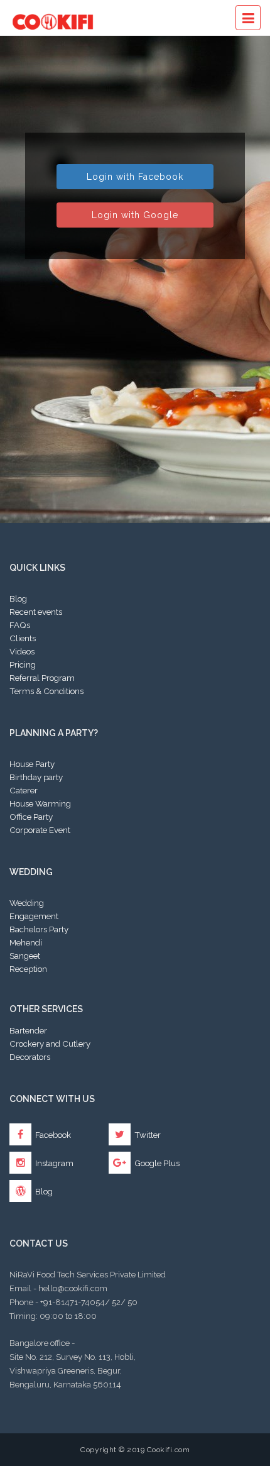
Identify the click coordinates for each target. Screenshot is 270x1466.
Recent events (35, 612)
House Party (32, 764)
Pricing (22, 664)
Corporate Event (39, 830)
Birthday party (36, 777)
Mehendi (25, 942)
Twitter (146, 1135)
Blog (18, 598)
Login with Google (135, 215)
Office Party (31, 817)
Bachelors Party (38, 929)
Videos (22, 651)
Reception (28, 969)
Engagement (33, 916)
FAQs (19, 625)
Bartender (28, 1030)
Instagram (53, 1163)
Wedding (26, 903)
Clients (22, 638)
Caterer (23, 790)
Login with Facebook (135, 177)
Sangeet (24, 956)
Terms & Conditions (46, 691)
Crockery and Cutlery (49, 1044)
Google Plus (156, 1163)
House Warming (40, 803)
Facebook (52, 1135)
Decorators (29, 1057)
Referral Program (42, 678)
